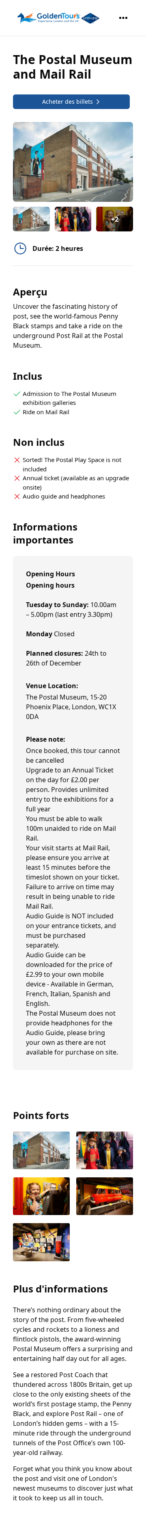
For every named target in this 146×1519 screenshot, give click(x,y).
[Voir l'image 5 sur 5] (41, 1242)
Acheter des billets (67, 101)
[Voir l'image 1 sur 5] (41, 1151)
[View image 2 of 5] (73, 219)
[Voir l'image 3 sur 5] (41, 1197)
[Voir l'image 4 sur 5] (104, 1197)
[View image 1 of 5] (31, 219)
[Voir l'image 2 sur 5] (104, 1151)
